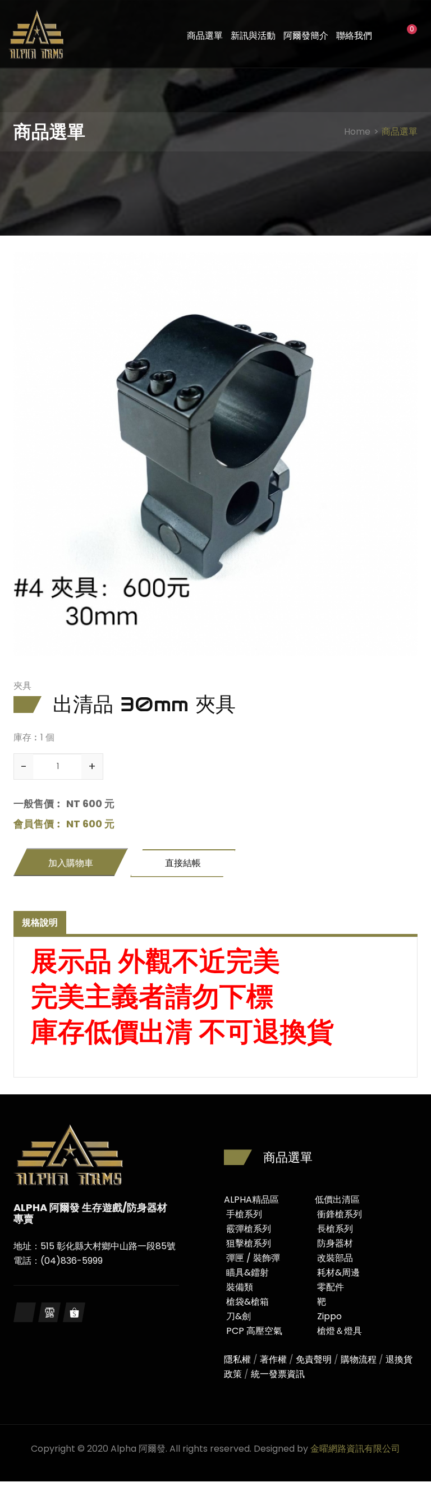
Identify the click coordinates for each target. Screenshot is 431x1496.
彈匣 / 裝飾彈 (253, 1257)
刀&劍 (238, 1316)
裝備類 (239, 1287)
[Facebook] (24, 1312)
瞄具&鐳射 (247, 1272)
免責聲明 (314, 1359)
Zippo (329, 1316)
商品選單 (205, 35)
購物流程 (359, 1359)
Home (357, 131)
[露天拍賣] (49, 1312)
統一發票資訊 (278, 1374)
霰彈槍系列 (248, 1228)
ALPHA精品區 (251, 1199)
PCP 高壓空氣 (254, 1330)
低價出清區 (337, 1199)
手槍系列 (244, 1214)
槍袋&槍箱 (247, 1301)
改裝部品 (335, 1257)
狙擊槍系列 (248, 1243)
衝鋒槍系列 (339, 1214)
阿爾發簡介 (305, 35)
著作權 (273, 1359)
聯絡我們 (354, 35)
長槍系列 (335, 1228)
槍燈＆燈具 (339, 1330)
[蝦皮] (74, 1312)
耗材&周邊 (338, 1272)
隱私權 (237, 1359)
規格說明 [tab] (40, 922)
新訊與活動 (253, 35)
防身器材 (335, 1243)
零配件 (330, 1287)
